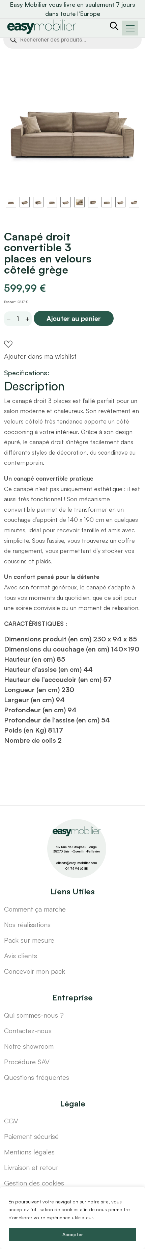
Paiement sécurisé (31, 1136)
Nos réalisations (27, 924)
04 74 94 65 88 (76, 868)
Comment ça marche (35, 909)
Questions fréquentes (36, 1077)
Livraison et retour (31, 1167)
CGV (11, 1121)
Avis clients (20, 955)
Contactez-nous (28, 1030)
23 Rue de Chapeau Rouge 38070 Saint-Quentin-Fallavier (76, 849)
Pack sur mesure (29, 940)
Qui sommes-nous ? (34, 1015)
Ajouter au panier (74, 318)
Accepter (72, 1234)
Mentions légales (29, 1152)
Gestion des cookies (34, 1183)
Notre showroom (29, 1046)
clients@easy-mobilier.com (76, 863)
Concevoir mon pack (34, 971)
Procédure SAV (27, 1061)
